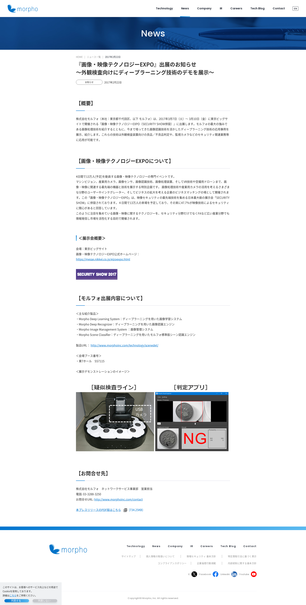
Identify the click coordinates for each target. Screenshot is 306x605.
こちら (13, 595)
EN (295, 8)
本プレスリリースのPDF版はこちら (98, 510)
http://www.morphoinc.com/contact (118, 499)
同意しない (44, 600)
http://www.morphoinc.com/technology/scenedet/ (124, 345)
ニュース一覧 (94, 56)
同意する (16, 600)
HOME (79, 56)
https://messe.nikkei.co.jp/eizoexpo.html (103, 259)
